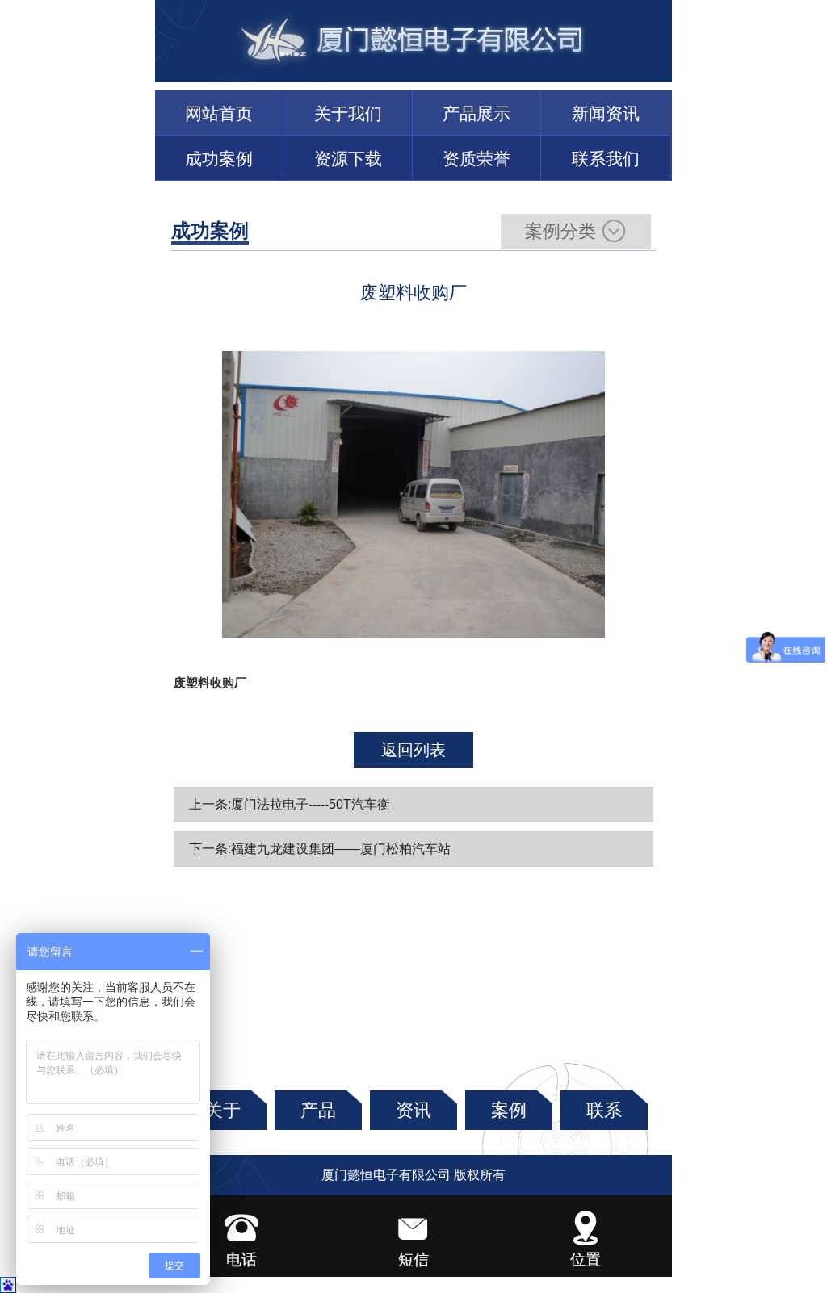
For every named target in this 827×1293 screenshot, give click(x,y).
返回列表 (413, 750)
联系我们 (606, 158)
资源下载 (348, 158)
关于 (223, 1110)
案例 (509, 1110)
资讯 (413, 1110)
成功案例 (219, 158)
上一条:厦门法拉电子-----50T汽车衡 (289, 804)
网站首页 (219, 113)
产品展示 (476, 113)
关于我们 (348, 113)
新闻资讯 (606, 113)
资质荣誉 (476, 158)
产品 (318, 1110)
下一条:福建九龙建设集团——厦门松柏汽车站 (320, 849)
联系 (604, 1110)
